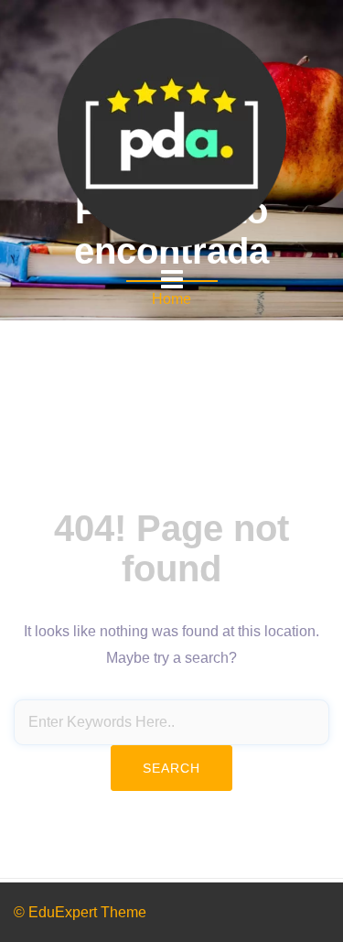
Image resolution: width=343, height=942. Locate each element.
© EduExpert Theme (80, 912)
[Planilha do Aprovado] (172, 131)
